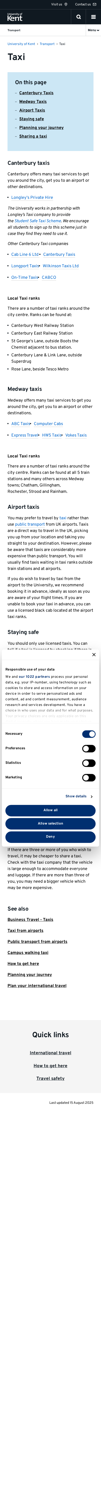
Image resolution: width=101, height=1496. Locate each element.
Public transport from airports (37, 942)
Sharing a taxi (33, 136)
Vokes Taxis (76, 435)
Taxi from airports (25, 931)
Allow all (50, 810)
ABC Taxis (20, 424)
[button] (93, 16)
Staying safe (31, 119)
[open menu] (93, 16)
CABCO (49, 277)
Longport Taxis (25, 266)
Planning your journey (41, 128)
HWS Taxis (52, 435)
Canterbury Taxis (36, 93)
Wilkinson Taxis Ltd (61, 266)
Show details (76, 796)
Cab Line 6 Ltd (25, 254)
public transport (30, 524)
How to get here (23, 964)
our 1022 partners (34, 677)
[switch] (89, 748)
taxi (62, 518)
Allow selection (50, 823)
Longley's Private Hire (32, 197)
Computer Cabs (48, 424)
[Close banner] (94, 654)
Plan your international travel (37, 986)
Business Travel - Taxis (30, 920)
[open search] (78, 16)
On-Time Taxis (24, 277)
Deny (50, 837)
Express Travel (24, 435)
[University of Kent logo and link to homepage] (15, 16)
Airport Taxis (32, 110)
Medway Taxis (33, 102)
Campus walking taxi (28, 953)
